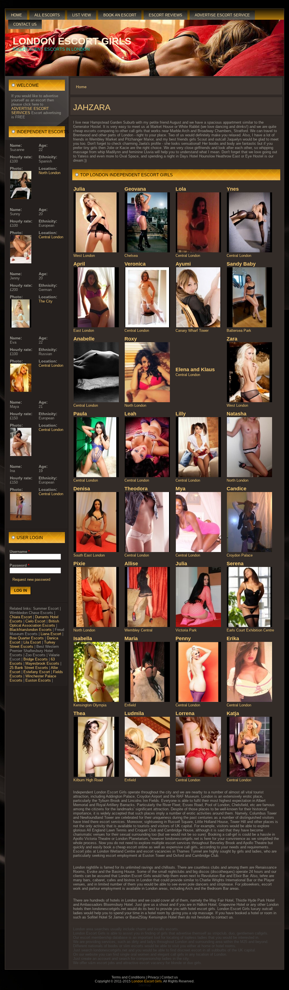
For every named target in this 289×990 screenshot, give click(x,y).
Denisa (81, 488)
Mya (180, 488)
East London (83, 330)
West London (84, 255)
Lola (181, 189)
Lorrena (185, 713)
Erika (233, 638)
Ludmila (134, 713)
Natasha (236, 414)
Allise (131, 563)
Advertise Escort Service (222, 15)
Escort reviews (165, 15)
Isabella (82, 638)
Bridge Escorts (35, 659)
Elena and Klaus (195, 369)
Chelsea (131, 255)
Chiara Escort (21, 617)
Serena (235, 563)
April (79, 264)
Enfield (130, 705)
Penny (183, 638)
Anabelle (84, 339)
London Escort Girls (72, 40)
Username (20, 551)
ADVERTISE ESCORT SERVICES (30, 110)
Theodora (136, 488)
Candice (236, 488)
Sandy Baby (241, 264)
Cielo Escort (35, 621)
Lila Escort (32, 642)
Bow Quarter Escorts (27, 638)
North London (49, 173)
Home (16, 15)
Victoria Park (186, 630)
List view (81, 15)
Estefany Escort (36, 672)
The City (45, 301)
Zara (232, 339)
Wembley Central (138, 630)
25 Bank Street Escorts (29, 668)
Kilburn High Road (88, 780)
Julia (79, 189)
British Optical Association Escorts (34, 623)
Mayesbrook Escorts (42, 663)
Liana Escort (51, 634)
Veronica (135, 264)
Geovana (135, 189)
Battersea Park (239, 330)
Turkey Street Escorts (32, 644)
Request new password (31, 579)
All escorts (47, 15)
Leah (130, 414)
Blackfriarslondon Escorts (31, 630)
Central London (51, 237)
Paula (80, 414)
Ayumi (183, 264)
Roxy (130, 339)
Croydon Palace (240, 555)
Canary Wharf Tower (192, 330)
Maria (131, 638)
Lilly (181, 414)
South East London (89, 555)
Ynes (233, 189)
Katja (233, 713)
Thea (79, 713)
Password (19, 565)
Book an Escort (119, 15)
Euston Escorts (38, 680)
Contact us (25, 24)
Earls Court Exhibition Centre (250, 630)
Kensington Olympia (89, 705)
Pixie (79, 563)
